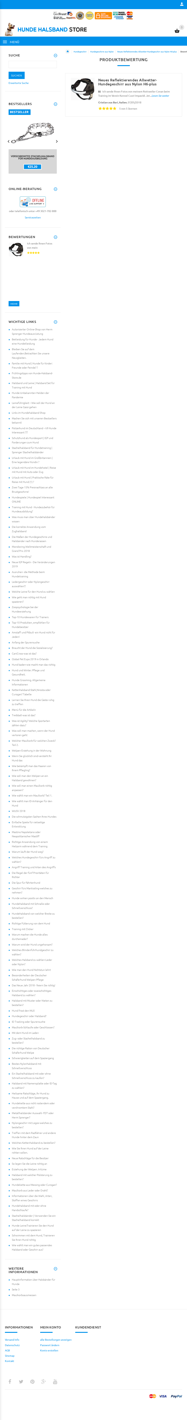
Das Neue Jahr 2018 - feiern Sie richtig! (33, 985)
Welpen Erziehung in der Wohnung (31, 750)
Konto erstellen (49, 1350)
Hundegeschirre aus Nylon (102, 51)
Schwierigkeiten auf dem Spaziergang (33, 1058)
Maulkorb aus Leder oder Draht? (30, 1190)
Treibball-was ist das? (23, 715)
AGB (7, 1350)
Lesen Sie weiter (160, 95)
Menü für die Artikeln (24, 709)
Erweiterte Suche (19, 82)
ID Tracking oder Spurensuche (28, 1021)
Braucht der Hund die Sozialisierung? (32, 648)
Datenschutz (12, 1345)
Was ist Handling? (21, 556)
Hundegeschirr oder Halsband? (29, 1016)
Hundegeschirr (80, 51)
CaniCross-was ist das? (24, 653)
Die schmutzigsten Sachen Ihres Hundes (34, 816)
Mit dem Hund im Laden (25, 1033)
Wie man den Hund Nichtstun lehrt (31, 970)
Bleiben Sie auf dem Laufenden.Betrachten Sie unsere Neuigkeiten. (30, 353)
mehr (14, 303)
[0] (177, 32)
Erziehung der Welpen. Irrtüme (29, 1169)
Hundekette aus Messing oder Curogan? (34, 1184)
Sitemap (9, 1355)
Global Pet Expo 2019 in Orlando (30, 659)
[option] (33, 141)
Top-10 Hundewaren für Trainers (30, 617)
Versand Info (12, 1339)
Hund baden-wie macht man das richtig (33, 664)
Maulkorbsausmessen (24, 1295)
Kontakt (9, 1360)
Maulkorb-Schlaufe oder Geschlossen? (33, 1027)
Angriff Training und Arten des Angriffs (34, 867)
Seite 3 (16, 1289)
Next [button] (56, 141)
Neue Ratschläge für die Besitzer (30, 1158)
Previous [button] (8, 141)
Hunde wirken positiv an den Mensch (32, 898)
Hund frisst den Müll (23, 1010)
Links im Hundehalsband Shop (28, 412)
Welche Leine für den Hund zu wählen (33, 591)
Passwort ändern (49, 1345)
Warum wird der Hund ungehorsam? (32, 944)
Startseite (67, 51)
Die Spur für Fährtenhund (26, 882)
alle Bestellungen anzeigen (56, 1339)
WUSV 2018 (18, 811)
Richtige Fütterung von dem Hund (31, 923)
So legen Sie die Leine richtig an (29, 1163)
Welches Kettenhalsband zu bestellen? (33, 1142)
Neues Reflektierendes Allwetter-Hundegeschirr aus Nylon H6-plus (147, 51)
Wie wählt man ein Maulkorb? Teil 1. (32, 795)
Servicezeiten (33, 217)
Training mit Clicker (22, 929)
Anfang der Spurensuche (26, 642)
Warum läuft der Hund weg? (27, 851)
